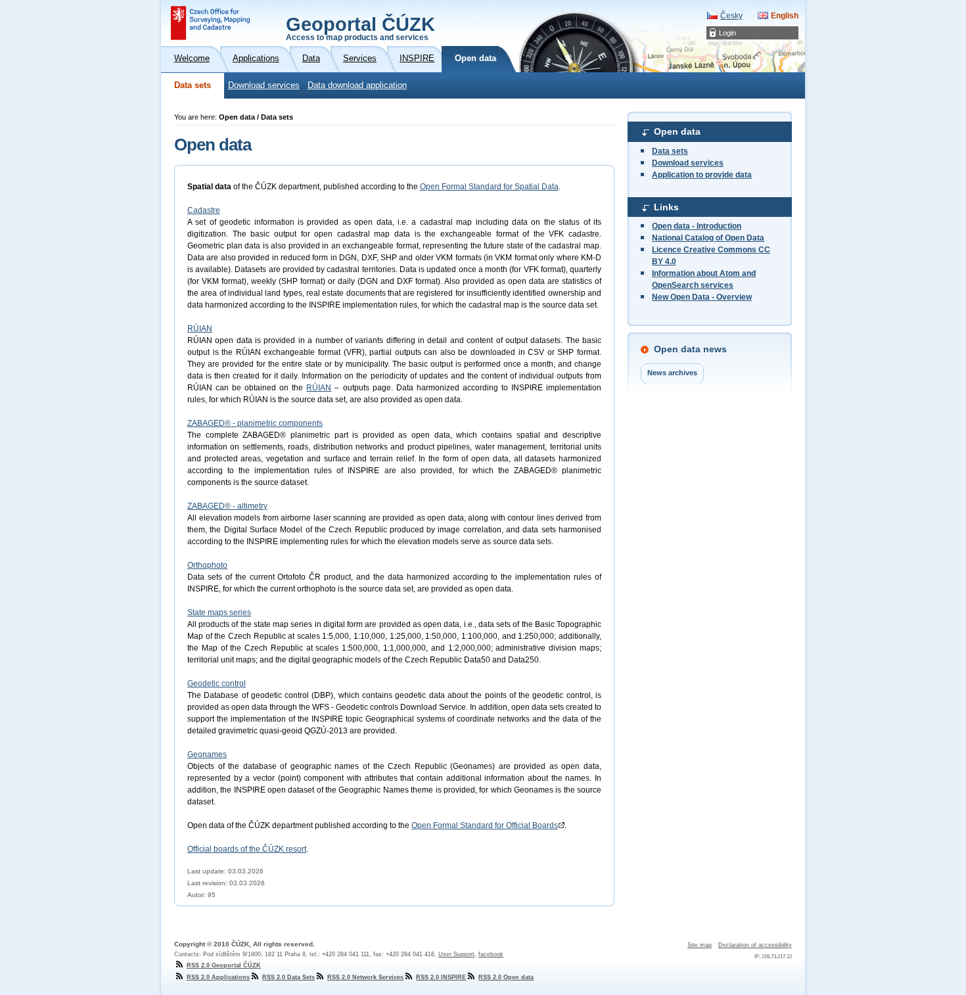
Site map (699, 945)
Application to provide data (702, 174)
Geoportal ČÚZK (360, 27)
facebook (490, 954)
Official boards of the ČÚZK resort (246, 849)
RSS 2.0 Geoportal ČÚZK (224, 965)
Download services (264, 85)
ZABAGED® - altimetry (227, 506)
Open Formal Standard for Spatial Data (489, 186)
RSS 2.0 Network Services (365, 977)
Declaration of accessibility (755, 945)
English (784, 15)
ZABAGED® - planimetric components (255, 423)
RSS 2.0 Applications (218, 977)
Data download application (357, 85)
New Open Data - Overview (702, 297)
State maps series (219, 612)
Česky (731, 15)
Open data (677, 131)
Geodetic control (216, 683)
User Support (456, 954)
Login (727, 33)
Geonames (207, 754)
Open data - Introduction (696, 226)
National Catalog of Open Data (708, 238)
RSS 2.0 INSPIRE (441, 977)
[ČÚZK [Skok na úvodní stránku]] (210, 23)
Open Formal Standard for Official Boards (484, 825)
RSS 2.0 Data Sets (288, 977)
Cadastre (203, 210)
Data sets (192, 85)
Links (666, 207)
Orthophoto (207, 565)
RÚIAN (199, 328)
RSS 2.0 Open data (506, 977)
